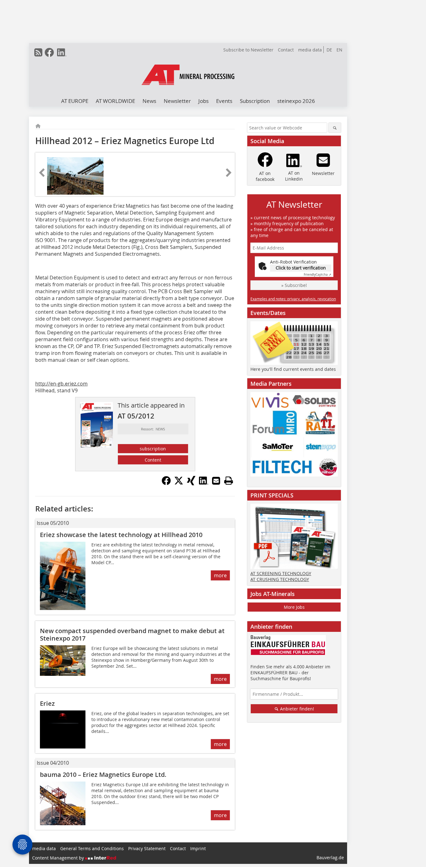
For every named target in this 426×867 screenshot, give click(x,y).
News (149, 100)
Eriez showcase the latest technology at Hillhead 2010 (121, 534)
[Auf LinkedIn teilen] (203, 483)
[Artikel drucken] (228, 480)
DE (329, 50)
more (220, 575)
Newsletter (177, 100)
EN (339, 50)
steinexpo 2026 (296, 100)
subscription (153, 449)
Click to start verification (301, 268)
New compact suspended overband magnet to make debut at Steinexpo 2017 (132, 634)
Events (224, 100)
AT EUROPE (74, 100)
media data (310, 50)
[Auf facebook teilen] (166, 483)
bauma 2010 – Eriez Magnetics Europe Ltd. (103, 774)
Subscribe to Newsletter (248, 50)
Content (153, 460)
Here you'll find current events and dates (293, 369)
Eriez (47, 703)
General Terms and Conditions (92, 848)
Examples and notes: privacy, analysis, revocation (293, 298)
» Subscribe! (294, 285)
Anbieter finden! (296, 709)
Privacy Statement (147, 848)
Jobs (203, 100)
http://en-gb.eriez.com (61, 383)
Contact (286, 50)
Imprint (198, 848)
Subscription (255, 100)
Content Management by (58, 858)
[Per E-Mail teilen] (216, 480)
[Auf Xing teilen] (191, 483)
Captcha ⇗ (317, 275)
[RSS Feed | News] (38, 52)
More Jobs (294, 607)
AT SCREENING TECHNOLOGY (280, 573)
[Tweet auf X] (178, 483)
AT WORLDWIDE (115, 100)
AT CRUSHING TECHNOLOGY (279, 579)
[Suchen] (335, 128)
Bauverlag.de (330, 857)
